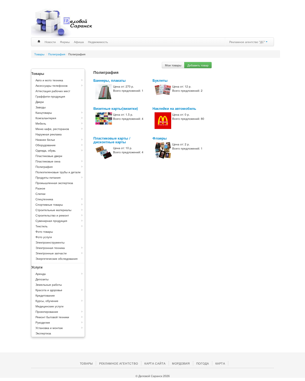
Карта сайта (155, 363)
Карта (220, 363)
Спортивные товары (49, 204)
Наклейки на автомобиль (174, 108)
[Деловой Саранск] (69, 22)
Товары (39, 54)
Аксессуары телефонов (51, 85)
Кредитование (45, 295)
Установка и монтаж (49, 328)
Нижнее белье (45, 139)
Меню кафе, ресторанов (52, 129)
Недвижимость (98, 42)
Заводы (40, 107)
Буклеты (160, 80)
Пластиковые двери (48, 156)
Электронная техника (50, 248)
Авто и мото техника (49, 80)
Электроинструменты (50, 242)
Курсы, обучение (46, 301)
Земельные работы (48, 284)
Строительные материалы (53, 210)
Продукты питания (48, 177)
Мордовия (181, 363)
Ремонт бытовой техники (52, 317)
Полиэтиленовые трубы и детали (58, 172)
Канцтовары (43, 112)
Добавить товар (198, 65)
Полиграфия (56, 54)
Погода (202, 363)
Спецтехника (44, 199)
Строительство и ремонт (52, 215)
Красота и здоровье (48, 290)
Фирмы (65, 42)
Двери (39, 102)
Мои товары (173, 65)
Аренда (40, 274)
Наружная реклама (48, 134)
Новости (50, 42)
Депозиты (42, 279)
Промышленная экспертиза (54, 183)
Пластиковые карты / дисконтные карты (111, 140)
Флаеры (159, 138)
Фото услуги (43, 237)
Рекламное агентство (118, 363)
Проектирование (46, 311)
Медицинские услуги (49, 306)
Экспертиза (43, 333)
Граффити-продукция (50, 96)
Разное (40, 188)
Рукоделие (42, 322)
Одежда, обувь (45, 150)
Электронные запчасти (51, 253)
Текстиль (41, 226)
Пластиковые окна (47, 161)
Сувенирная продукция (51, 221)
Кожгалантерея (45, 118)
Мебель (40, 123)
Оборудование (45, 145)
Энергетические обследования (56, 258)
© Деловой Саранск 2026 (152, 376)
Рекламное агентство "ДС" (247, 42)
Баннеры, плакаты (109, 80)
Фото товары (44, 231)
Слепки (40, 194)
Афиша (79, 42)
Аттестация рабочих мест (52, 91)
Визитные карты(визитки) (115, 108)
